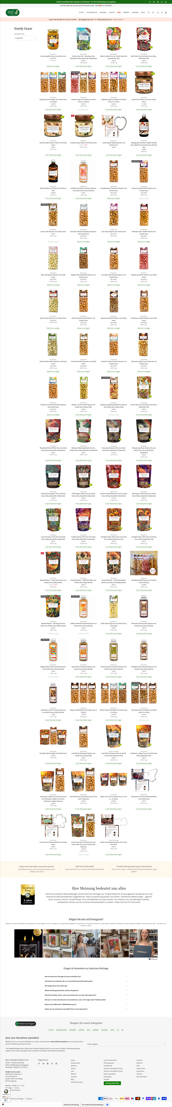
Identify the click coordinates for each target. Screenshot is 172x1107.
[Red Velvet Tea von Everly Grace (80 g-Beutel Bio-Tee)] (144, 39)
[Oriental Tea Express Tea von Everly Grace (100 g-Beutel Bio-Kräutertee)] (53, 476)
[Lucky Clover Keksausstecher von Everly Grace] (53, 825)
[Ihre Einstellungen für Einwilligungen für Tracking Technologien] (2, 1104)
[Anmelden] (162, 12)
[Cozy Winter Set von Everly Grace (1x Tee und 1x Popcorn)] (83, 779)
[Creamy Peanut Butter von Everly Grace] (83, 125)
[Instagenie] (153, 960)
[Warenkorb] (166, 12)
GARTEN (81, 1030)
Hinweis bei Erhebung (71, 1105)
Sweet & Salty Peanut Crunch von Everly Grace (53, 144)
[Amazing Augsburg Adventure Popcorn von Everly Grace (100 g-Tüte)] (113, 387)
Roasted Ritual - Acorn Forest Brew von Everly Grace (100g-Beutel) (53, 581)
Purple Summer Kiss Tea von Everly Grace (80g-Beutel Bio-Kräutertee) (83, 538)
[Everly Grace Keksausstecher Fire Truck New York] (113, 825)
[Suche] (158, 12)
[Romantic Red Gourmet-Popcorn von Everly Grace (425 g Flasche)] (144, 606)
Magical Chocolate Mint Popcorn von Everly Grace (83, 276)
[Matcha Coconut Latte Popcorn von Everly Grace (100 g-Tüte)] (83, 387)
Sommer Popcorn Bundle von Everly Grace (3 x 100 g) (83, 101)
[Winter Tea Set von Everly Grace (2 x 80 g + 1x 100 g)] (113, 779)
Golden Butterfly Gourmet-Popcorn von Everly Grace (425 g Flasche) (83, 625)
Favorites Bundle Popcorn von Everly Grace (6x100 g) (144, 581)
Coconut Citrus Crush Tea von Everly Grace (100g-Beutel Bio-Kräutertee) (53, 538)
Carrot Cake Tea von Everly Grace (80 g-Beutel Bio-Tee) (144, 406)
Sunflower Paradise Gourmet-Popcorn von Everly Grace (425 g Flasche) (83, 189)
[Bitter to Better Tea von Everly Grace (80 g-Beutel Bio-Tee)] (113, 39)
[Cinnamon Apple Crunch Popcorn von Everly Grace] (144, 344)
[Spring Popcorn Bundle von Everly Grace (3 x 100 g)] (53, 82)
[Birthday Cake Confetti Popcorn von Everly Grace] (144, 214)
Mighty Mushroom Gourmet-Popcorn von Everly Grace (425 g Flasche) (53, 668)
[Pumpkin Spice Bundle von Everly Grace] (53, 736)
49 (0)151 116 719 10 (21, 1067)
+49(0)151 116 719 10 (113, 6)
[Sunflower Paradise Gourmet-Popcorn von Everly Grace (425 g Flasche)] (83, 171)
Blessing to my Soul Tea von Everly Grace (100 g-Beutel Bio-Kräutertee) (144, 495)
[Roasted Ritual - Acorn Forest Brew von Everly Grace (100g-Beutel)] (53, 563)
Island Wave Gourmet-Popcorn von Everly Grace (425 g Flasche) (83, 668)
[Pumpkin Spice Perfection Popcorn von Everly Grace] (113, 171)
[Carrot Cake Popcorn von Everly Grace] (53, 214)
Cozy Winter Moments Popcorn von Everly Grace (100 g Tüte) (83, 754)
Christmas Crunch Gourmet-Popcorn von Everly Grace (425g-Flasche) (53, 711)
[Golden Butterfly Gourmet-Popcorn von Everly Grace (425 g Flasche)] (83, 606)
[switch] (6, 1100)
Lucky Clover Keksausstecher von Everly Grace (53, 843)
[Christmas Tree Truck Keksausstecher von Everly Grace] (144, 779)
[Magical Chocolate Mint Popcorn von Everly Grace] (83, 258)
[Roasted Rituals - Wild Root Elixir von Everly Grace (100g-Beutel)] (83, 563)
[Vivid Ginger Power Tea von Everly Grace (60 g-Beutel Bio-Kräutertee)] (83, 476)
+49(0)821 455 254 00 (65, 6)
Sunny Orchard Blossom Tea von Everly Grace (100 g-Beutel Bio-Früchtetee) (113, 495)
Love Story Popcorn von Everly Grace (113, 231)
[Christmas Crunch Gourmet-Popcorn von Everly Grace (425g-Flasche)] (53, 693)
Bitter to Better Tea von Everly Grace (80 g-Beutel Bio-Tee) (113, 57)
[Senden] (165, 1044)
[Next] (155, 943)
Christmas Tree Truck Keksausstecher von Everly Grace (144, 798)
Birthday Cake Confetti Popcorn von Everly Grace (144, 233)
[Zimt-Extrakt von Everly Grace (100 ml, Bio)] (53, 171)
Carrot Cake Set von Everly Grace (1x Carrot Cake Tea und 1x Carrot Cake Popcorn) (83, 844)
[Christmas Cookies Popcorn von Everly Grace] (144, 301)
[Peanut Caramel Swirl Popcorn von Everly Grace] (83, 301)
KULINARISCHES (61, 1030)
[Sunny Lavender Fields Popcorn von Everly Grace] (144, 171)
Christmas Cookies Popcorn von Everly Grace (144, 319)
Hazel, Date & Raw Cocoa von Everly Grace (144, 101)
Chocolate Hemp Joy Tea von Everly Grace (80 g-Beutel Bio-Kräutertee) (114, 449)
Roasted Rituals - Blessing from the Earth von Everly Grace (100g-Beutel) (53, 625)
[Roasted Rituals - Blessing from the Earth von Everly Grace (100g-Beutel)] (53, 606)
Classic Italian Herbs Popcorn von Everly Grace (53, 363)
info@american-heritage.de (87, 6)
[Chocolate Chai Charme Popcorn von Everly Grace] (113, 258)
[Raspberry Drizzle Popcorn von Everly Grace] (144, 258)
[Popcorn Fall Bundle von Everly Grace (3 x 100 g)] (83, 693)
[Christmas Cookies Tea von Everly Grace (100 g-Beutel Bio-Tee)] (144, 736)
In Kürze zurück (83, 109)
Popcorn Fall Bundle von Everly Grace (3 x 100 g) (83, 711)
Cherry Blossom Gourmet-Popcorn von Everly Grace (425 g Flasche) (114, 668)
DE (122, 1030)
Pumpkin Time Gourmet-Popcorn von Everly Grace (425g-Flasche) (144, 668)
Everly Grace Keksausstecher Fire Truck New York (113, 843)
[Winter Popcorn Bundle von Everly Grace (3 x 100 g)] (113, 693)
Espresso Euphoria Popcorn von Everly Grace (114, 319)
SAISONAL (104, 1030)
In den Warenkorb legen (83, 66)
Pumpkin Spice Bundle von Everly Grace (53, 753)
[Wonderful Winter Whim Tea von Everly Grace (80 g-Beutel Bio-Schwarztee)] (53, 431)
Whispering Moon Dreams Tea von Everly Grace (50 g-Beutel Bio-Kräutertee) (144, 450)
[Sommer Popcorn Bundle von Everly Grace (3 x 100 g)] (83, 82)
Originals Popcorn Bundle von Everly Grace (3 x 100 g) (113, 101)
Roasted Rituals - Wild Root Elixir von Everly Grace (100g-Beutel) (83, 581)
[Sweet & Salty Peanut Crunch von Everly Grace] (53, 125)
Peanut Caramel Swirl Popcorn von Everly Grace (83, 319)
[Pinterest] (158, 2)
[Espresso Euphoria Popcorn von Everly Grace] (113, 301)
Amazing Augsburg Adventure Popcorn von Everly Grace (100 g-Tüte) (113, 406)
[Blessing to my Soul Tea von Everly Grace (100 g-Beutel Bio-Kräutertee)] (144, 476)
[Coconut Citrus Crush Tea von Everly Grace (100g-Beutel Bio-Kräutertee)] (53, 520)
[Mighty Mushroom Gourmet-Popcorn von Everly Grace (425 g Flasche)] (53, 650)
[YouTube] (162, 2)
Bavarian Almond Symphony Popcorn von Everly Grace (83, 233)
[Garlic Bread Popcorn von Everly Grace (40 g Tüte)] (113, 606)
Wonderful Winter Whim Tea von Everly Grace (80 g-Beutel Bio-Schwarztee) (53, 449)
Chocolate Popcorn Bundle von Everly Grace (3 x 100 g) (144, 711)
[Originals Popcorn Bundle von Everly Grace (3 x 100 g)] (113, 82)
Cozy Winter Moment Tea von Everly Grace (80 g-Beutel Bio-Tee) (113, 754)
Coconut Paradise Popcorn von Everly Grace (83, 363)
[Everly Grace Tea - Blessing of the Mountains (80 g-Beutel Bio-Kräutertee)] (83, 39)
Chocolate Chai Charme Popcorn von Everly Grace (113, 276)
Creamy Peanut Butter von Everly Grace (83, 143)
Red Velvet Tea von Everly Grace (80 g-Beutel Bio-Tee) (144, 57)
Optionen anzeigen (53, 66)
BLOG (112, 1030)
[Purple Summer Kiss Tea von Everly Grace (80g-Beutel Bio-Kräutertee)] (83, 520)
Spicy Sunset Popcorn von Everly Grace (53, 318)
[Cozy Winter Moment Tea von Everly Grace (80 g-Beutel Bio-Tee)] (113, 736)
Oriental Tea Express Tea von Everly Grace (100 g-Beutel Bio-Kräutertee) (53, 495)
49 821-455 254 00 (18, 1063)
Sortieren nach (19, 34)
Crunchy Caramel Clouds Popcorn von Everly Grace (113, 363)
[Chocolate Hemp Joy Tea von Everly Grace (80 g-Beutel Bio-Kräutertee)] (113, 431)
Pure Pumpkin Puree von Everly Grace (53, 56)
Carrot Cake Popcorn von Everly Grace (53, 231)
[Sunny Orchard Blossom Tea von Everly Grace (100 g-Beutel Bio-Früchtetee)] (113, 476)
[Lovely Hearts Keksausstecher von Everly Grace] (113, 125)
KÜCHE (51, 1030)
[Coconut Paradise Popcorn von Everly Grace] (83, 344)
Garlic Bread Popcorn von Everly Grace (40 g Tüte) (114, 625)
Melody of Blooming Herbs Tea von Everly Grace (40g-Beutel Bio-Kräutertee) (83, 449)
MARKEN (96, 1030)
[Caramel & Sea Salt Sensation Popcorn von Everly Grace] (53, 387)
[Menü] (9, 1089)
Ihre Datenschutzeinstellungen (93, 1105)
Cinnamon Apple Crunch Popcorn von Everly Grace (144, 363)
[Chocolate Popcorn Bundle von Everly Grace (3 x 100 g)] (144, 693)
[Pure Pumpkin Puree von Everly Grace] (53, 39)
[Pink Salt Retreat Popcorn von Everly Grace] (53, 258)
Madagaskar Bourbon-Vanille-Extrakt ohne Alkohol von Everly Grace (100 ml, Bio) (144, 145)
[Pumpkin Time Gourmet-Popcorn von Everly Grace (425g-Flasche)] (144, 650)
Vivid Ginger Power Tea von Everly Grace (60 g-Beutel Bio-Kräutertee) (83, 495)
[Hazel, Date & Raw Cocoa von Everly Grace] (144, 82)
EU (118, 1030)
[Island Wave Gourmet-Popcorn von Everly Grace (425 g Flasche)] (83, 650)
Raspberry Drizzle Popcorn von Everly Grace (144, 276)
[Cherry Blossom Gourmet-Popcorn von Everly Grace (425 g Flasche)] (113, 650)
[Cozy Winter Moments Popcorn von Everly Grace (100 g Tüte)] (83, 736)
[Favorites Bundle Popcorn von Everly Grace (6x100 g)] (144, 563)
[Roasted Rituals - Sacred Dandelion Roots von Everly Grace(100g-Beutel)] (113, 563)
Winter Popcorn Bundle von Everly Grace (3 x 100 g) (113, 711)
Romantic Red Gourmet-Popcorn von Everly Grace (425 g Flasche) (143, 625)
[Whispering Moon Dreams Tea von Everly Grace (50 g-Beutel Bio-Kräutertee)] (144, 431)
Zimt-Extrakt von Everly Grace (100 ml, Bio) (53, 189)
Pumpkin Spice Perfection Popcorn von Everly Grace (114, 189)
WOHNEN (72, 1030)
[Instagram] (154, 2)
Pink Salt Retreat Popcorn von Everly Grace (53, 276)
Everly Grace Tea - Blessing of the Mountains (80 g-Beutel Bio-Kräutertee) (83, 57)
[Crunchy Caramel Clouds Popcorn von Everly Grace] (113, 344)
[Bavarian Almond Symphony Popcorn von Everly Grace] (83, 214)
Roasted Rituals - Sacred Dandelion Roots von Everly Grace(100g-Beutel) (113, 581)
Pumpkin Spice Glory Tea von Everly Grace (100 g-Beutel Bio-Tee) (144, 538)
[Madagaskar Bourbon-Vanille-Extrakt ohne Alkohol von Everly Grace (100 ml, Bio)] (144, 125)
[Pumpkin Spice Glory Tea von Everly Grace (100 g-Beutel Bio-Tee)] (144, 520)
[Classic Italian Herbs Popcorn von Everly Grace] (53, 344)
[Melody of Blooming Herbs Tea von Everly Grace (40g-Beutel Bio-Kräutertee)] (83, 431)
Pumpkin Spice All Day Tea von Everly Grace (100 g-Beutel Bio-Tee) (113, 538)
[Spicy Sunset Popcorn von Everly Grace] (53, 301)
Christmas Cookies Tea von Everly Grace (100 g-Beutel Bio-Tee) (143, 754)
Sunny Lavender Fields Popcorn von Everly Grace (144, 189)
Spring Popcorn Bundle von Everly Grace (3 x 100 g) (53, 101)
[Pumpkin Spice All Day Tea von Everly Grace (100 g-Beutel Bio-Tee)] (113, 520)
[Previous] (17, 943)
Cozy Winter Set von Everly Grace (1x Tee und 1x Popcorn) (83, 798)
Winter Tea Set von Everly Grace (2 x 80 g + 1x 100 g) (113, 798)
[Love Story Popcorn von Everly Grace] (113, 214)
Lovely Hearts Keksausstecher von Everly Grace (113, 144)
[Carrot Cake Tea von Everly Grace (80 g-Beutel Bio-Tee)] (144, 387)
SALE (88, 1030)
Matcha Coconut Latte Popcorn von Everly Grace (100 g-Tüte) (83, 406)
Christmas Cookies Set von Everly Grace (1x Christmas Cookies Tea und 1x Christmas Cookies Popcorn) (53, 799)
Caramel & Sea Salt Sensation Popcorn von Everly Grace (53, 406)
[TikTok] (166, 2)
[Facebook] (150, 2)
